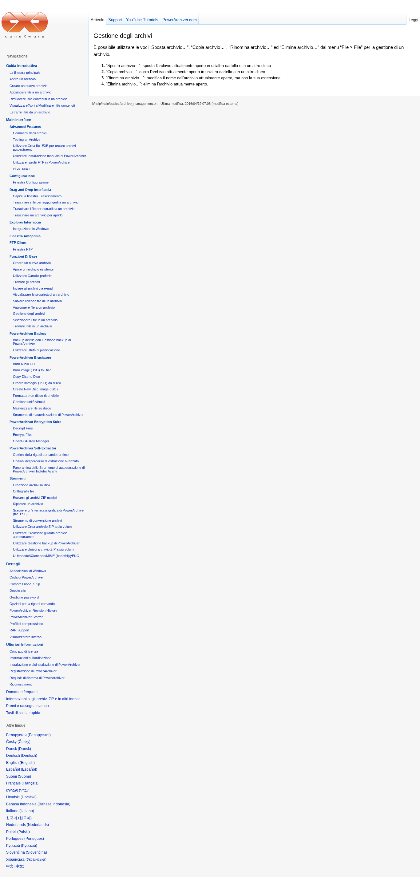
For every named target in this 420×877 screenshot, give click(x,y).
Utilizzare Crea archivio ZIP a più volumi (42, 526)
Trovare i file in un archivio (32, 326)
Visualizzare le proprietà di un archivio (41, 294)
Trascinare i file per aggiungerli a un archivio (45, 202)
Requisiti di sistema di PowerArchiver (37, 678)
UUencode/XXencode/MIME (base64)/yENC (46, 556)
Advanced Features (25, 126)
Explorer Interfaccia (25, 222)
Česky (24, 742)
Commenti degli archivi (29, 133)
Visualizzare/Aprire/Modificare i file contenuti (42, 105)
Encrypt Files (23, 435)
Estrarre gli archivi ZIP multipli (35, 498)
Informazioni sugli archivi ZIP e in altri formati (43, 699)
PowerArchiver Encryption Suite (35, 422)
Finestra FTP (23, 249)
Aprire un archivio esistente (33, 269)
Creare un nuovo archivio (28, 86)
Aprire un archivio (23, 79)
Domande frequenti (22, 692)
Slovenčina (36, 852)
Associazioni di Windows (28, 571)
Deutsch (29, 755)
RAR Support (19, 630)
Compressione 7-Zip (25, 584)
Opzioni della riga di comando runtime (41, 454)
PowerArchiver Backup (28, 333)
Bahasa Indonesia (54, 804)
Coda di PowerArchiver (27, 577)
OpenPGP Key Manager (31, 441)
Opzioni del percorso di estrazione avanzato (46, 461)
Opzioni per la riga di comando (32, 604)
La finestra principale (25, 72)
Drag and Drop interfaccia (30, 190)
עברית (12, 790)
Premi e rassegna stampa (27, 706)
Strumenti (18, 478)
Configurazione (22, 176)
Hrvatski (28, 797)
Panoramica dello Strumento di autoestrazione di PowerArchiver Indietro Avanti (49, 469)
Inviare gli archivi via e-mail (33, 288)
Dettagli (13, 564)
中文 (19, 866)
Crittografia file (23, 491)
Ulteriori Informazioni (24, 644)
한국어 (24, 818)
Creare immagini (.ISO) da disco (37, 383)
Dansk (24, 749)
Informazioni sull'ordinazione (30, 658)
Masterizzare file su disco (32, 408)
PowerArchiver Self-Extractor (33, 448)
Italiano (27, 811)
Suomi (24, 776)
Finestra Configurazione (31, 182)
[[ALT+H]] (24, 24)
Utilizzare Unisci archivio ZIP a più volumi (43, 549)
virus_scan (21, 168)
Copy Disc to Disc (26, 376)
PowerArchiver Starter (26, 617)
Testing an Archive (26, 139)
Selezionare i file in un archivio (35, 320)
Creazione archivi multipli (31, 485)
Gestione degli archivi (29, 313)
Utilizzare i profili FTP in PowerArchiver (42, 162)
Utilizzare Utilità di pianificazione (36, 350)
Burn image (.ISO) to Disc (32, 370)
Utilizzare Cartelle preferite (32, 276)
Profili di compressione (26, 624)
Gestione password (24, 597)
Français (30, 783)
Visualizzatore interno (26, 637)
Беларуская (39, 735)
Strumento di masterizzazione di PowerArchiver (48, 415)
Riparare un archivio (28, 504)
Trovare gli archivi (26, 282)
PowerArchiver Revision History (33, 610)
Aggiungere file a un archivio (30, 92)
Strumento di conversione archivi (37, 520)
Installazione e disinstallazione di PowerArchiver (45, 664)
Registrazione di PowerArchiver (33, 671)
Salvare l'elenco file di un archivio (37, 301)
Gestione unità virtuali (29, 402)
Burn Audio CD (24, 364)
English (27, 762)
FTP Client (18, 242)
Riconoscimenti (21, 684)
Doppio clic (18, 590)
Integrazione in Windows (31, 229)
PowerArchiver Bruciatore (30, 357)
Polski (23, 832)
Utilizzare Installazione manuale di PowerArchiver (49, 156)
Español (29, 769)
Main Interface (18, 120)
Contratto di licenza (24, 651)
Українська (36, 859)
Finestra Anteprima (25, 236)
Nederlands (38, 825)
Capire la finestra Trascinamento (37, 196)
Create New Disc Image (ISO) (35, 389)
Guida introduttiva (21, 66)
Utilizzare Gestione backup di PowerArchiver (46, 543)
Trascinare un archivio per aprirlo (37, 215)
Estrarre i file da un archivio (30, 112)
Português (34, 838)
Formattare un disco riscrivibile (36, 395)
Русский (29, 845)
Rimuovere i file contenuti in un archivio (38, 99)
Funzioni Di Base (23, 256)
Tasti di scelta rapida (23, 713)
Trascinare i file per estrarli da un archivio (43, 209)
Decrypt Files (23, 428)
